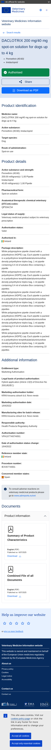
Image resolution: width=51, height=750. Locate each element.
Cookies (5, 672)
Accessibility (7, 679)
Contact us (6, 694)
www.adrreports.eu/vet (25, 495)
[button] (25, 82)
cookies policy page (20, 719)
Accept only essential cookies (26, 743)
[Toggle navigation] (46, 10)
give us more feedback (13, 631)
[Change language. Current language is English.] (40, 10)
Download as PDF (27, 90)
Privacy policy (7, 669)
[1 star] (5, 623)
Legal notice (7, 676)
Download (12, 556)
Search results (13, 32)
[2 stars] (8, 623)
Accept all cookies (20, 736)
